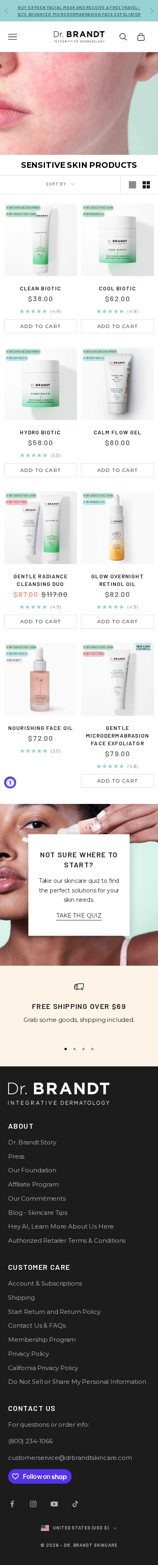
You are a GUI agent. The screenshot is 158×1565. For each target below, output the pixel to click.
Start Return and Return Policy (54, 1311)
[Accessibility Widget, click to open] (10, 782)
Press (16, 1156)
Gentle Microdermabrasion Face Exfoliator (117, 735)
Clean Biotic (40, 288)
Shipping (21, 1297)
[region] (79, 1008)
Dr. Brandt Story (32, 1142)
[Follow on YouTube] (54, 1504)
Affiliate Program (33, 1184)
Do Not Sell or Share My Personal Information (77, 1381)
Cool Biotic (118, 288)
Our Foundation (32, 1170)
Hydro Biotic (40, 432)
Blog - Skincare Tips (37, 1212)
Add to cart (40, 326)
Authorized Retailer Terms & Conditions (67, 1240)
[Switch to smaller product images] (146, 184)
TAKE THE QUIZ (79, 915)
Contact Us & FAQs (36, 1325)
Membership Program (42, 1339)
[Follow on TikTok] (75, 1504)
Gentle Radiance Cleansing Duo (40, 580)
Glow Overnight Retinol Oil (117, 580)
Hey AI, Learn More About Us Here (61, 1226)
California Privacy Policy (43, 1368)
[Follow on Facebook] (12, 1504)
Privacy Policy (28, 1354)
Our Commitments (37, 1198)
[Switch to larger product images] (132, 184)
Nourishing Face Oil (40, 727)
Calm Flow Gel (117, 432)
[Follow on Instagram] (33, 1504)
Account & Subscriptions (45, 1283)
